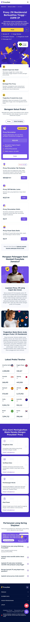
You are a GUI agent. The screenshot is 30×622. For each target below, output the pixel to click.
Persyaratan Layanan (20, 610)
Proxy (9, 121)
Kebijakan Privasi (7, 610)
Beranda (3, 6)
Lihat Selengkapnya (8, 540)
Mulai (12, 30)
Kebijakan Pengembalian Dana (15, 611)
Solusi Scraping (18, 121)
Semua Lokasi (11, 6)
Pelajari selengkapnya (9, 452)
